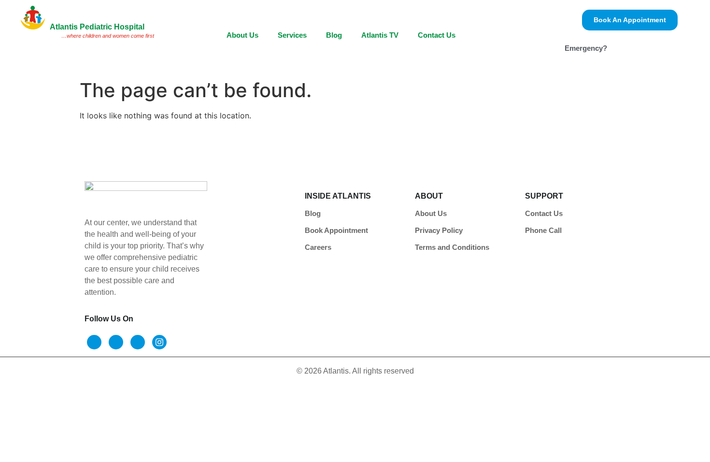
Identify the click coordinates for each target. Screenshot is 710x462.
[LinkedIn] (137, 342)
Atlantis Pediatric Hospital (97, 27)
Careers (318, 247)
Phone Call (543, 230)
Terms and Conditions (452, 247)
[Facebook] (94, 342)
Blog (334, 35)
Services (292, 35)
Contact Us (436, 35)
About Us (242, 35)
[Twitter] (116, 342)
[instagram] (159, 342)
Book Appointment (336, 230)
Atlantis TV (379, 35)
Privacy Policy (439, 230)
